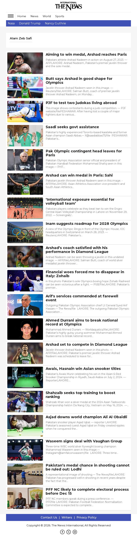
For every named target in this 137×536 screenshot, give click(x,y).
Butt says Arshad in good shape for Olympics (79, 80)
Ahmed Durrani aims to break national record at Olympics (82, 322)
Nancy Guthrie (55, 23)
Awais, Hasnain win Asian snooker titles (83, 369)
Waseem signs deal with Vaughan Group (84, 441)
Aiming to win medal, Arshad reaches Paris (86, 54)
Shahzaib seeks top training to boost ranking (80, 395)
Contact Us (49, 517)
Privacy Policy (87, 517)
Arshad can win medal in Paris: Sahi (79, 175)
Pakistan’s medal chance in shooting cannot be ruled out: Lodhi (88, 467)
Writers (67, 517)
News (34, 16)
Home (21, 16)
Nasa (11, 23)
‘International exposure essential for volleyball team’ (80, 201)
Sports (59, 16)
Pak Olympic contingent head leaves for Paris (84, 153)
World (47, 16)
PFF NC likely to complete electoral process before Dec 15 (87, 491)
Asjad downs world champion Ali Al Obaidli (86, 417)
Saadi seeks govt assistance (72, 127)
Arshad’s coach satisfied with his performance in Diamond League (77, 250)
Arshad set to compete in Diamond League (86, 344)
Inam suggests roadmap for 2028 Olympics (87, 224)
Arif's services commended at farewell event (82, 298)
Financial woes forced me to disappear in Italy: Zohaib (85, 274)
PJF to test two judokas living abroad (81, 103)
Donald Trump (29, 23)
